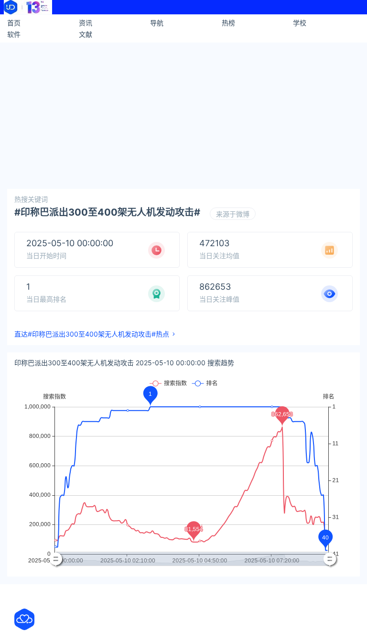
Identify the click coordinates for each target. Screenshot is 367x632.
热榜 (228, 23)
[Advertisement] (183, 114)
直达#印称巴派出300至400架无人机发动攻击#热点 (91, 334)
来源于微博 (232, 214)
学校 (299, 23)
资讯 (85, 23)
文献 (85, 34)
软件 (14, 34)
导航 (156, 23)
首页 (14, 23)
